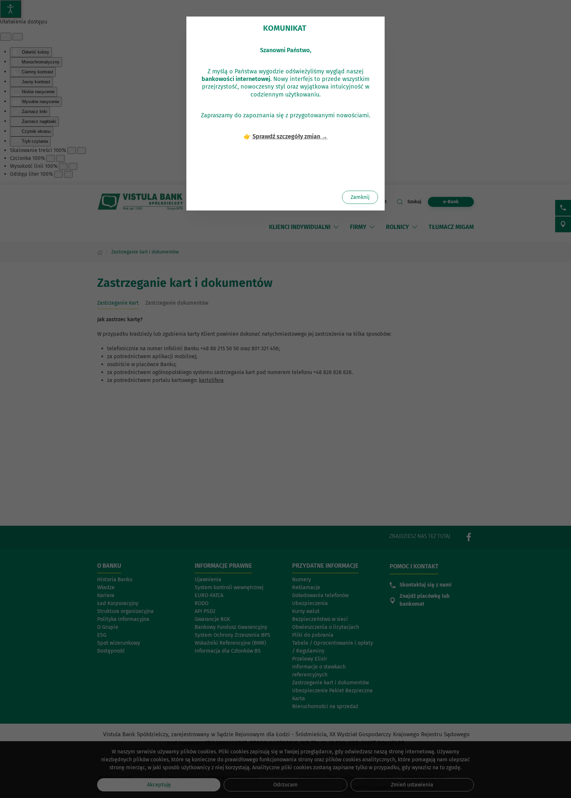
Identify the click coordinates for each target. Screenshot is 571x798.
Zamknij (360, 197)
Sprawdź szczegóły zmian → (289, 136)
